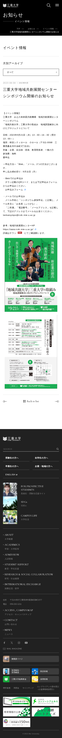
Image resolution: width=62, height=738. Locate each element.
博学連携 (6, 688)
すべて (10, 72)
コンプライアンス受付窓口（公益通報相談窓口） (48, 688)
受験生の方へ (12, 458)
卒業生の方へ (12, 466)
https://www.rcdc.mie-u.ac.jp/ (18, 229)
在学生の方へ (41, 458)
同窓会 (16, 688)
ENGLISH (10, 474)
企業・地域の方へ (44, 466)
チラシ (13, 233)
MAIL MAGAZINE (14, 649)
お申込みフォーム (14, 189)
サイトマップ (28, 688)
